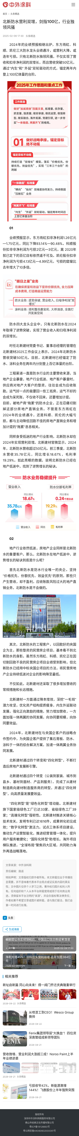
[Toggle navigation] (73, 4)
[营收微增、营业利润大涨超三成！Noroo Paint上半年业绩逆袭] (39, 1067)
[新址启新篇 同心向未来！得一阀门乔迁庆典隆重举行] (39, 994)
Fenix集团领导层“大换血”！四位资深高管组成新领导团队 (52, 1035)
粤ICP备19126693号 (39, 1126)
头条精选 (30, 35)
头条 (10, 917)
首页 (5, 14)
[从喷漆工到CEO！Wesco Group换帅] (15, 1018)
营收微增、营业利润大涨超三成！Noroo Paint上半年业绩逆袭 (38, 1056)
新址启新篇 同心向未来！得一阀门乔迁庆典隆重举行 (39, 985)
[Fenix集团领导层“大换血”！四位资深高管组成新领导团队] (15, 1038)
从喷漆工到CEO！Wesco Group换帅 (51, 1014)
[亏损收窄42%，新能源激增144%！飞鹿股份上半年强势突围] (15, 1091)
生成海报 (13, 929)
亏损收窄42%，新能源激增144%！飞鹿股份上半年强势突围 (51, 1088)
